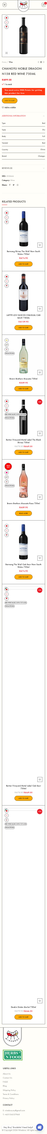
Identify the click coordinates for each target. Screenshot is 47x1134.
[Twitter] (14, 185)
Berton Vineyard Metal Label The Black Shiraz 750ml (23, 441)
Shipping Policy (9, 1090)
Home (4, 62)
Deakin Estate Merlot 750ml (23, 1007)
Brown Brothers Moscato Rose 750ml (23, 503)
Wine (11, 62)
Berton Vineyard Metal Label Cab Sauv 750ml (23, 787)
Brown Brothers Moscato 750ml (24, 378)
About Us (6, 1073)
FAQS (5, 1082)
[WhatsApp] (18, 185)
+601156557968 (12, 1114)
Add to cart (10, 101)
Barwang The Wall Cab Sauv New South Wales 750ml (23, 565)
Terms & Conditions (11, 1094)
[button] (23, 264)
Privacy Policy (8, 1098)
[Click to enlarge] (6, 53)
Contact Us (7, 1077)
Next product (43, 62)
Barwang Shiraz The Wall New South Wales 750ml (23, 252)
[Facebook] (10, 185)
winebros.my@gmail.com (15, 1110)
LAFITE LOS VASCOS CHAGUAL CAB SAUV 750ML (23, 316)
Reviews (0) (7, 168)
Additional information (14, 116)
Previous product (38, 62)
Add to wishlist (10, 107)
